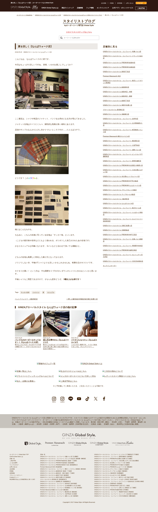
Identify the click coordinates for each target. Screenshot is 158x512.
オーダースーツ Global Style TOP (19, 454)
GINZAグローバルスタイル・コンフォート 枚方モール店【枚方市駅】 (114, 477)
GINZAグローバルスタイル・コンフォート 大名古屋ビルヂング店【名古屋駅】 (116, 460)
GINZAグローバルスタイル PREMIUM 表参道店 (119, 67)
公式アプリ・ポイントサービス (122, 8)
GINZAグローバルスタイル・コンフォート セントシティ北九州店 (123, 256)
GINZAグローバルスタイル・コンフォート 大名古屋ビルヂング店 (123, 171)
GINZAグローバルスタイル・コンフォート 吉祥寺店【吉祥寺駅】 (58, 483)
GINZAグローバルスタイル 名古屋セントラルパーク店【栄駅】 (112, 462)
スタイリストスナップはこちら (79, 32)
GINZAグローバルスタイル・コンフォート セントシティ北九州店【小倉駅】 (116, 494)
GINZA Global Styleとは (50, 8)
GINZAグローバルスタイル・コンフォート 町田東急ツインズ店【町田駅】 (61, 487)
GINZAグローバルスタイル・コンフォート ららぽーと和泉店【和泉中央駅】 (116, 479)
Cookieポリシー (14, 477)
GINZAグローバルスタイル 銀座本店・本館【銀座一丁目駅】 (57, 473)
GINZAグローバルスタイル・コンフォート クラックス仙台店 (123, 57)
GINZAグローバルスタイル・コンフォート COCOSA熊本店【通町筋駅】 (115, 496)
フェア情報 (90, 8)
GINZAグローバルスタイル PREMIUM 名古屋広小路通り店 (123, 165)
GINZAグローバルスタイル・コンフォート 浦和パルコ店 (122, 150)
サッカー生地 (25, 292)
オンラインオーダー (109, 266)
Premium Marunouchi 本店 (112, 76)
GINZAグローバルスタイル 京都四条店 (116, 230)
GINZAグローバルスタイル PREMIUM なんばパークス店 (122, 185)
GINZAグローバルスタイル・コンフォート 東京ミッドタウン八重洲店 (123, 82)
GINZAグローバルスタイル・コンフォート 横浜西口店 (121, 141)
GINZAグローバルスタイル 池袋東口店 (116, 114)
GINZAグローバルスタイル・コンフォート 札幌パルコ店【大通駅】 (59, 456)
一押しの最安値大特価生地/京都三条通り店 (82, 299)
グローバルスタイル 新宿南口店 (113, 110)
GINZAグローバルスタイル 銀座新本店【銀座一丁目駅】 (56, 471)
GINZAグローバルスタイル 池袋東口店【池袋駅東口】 (55, 481)
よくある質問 (13, 462)
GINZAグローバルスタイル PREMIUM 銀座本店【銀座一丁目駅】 (58, 460)
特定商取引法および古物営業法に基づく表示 (22, 479)
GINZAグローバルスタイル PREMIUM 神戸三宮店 (120, 234)
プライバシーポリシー (16, 475)
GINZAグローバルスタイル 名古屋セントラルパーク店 (121, 176)
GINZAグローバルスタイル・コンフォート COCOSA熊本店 (123, 261)
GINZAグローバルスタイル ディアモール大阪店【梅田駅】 (111, 471)
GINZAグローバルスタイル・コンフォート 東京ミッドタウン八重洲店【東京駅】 (63, 469)
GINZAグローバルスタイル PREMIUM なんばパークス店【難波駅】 (113, 467)
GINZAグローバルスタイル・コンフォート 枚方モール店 (122, 208)
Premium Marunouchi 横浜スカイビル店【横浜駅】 (54, 489)
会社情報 (103, 3)
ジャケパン (36, 292)
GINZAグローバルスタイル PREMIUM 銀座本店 (119, 62)
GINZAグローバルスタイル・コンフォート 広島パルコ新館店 (123, 240)
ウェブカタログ (14, 465)
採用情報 (119, 3)
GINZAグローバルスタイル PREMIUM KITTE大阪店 (120, 181)
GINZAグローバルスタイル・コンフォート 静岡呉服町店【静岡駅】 (113, 456)
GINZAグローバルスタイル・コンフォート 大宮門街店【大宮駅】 (58, 494)
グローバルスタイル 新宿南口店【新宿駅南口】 (53, 479)
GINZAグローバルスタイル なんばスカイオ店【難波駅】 (110, 475)
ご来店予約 (141, 8)
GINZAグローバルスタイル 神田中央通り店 (117, 105)
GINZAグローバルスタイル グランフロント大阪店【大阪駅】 (111, 469)
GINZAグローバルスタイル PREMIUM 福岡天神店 (120, 250)
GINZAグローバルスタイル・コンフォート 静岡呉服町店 (122, 161)
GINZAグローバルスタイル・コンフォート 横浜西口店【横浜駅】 (58, 492)
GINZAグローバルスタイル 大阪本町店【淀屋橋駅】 (109, 473)
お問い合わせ (129, 3)
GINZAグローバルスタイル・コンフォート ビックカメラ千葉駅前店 (123, 155)
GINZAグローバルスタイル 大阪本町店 (116, 199)
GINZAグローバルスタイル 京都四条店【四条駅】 (108, 483)
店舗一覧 (12, 458)
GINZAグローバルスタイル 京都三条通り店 (117, 225)
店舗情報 (80, 8)
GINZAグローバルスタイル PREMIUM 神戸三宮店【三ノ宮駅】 (112, 485)
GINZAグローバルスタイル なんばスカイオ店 (118, 203)
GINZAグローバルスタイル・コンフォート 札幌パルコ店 (122, 51)
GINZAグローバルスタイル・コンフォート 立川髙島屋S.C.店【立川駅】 (60, 485)
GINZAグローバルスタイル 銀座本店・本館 (117, 92)
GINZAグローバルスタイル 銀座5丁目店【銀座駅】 (54, 475)
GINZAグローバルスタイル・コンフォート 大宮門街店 (121, 145)
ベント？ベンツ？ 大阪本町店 (26, 299)
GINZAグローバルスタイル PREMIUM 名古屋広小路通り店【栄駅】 (113, 458)
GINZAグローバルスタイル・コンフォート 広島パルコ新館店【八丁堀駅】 (115, 487)
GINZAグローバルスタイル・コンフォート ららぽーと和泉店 (123, 213)
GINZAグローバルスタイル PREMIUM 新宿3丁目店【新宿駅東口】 (59, 465)
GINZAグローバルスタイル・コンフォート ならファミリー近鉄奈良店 (123, 220)
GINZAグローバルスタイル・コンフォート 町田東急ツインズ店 (123, 131)
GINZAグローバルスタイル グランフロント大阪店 (120, 190)
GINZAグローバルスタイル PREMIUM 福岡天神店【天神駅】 (111, 489)
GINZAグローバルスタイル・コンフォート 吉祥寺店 (120, 119)
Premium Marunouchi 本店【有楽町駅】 (51, 467)
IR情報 (112, 3)
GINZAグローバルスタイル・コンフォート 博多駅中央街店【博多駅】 (114, 492)
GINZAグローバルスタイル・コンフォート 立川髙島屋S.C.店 (123, 124)
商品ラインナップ (68, 8)
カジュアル (50, 292)
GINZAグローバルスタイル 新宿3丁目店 (116, 71)
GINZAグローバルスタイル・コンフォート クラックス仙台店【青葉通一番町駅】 (63, 458)
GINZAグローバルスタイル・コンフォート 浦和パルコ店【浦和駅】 (59, 496)
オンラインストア (103, 8)
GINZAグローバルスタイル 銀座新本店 (116, 87)
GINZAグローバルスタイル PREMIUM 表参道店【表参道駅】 (57, 462)
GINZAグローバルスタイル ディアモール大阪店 (119, 194)
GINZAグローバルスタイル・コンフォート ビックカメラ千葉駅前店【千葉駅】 (116, 454)
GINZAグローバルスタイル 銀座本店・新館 (117, 96)
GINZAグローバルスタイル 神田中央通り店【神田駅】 (55, 477)
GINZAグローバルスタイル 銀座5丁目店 (116, 101)
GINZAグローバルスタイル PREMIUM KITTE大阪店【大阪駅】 (112, 465)
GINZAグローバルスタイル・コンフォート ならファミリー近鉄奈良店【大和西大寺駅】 (119, 481)
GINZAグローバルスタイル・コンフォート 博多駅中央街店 (123, 246)
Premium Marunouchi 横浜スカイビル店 (116, 136)
